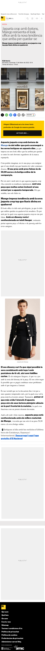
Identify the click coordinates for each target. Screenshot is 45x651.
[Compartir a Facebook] (14, 114)
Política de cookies (9, 635)
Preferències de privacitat (12, 638)
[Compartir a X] (2, 114)
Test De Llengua (23, 14)
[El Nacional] (3, 18)
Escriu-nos (6, 622)
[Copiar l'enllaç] (23, 114)
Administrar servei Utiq (11, 642)
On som (5, 618)
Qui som (5, 612)
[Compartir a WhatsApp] (6, 114)
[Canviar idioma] (37, 18)
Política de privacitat (10, 632)
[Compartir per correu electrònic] (19, 114)
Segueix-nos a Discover (9, 14)
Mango (4, 145)
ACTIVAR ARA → (22, 133)
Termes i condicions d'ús (12, 628)
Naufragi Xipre (35, 14)
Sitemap (5, 625)
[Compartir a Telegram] (10, 114)
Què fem (5, 615)
